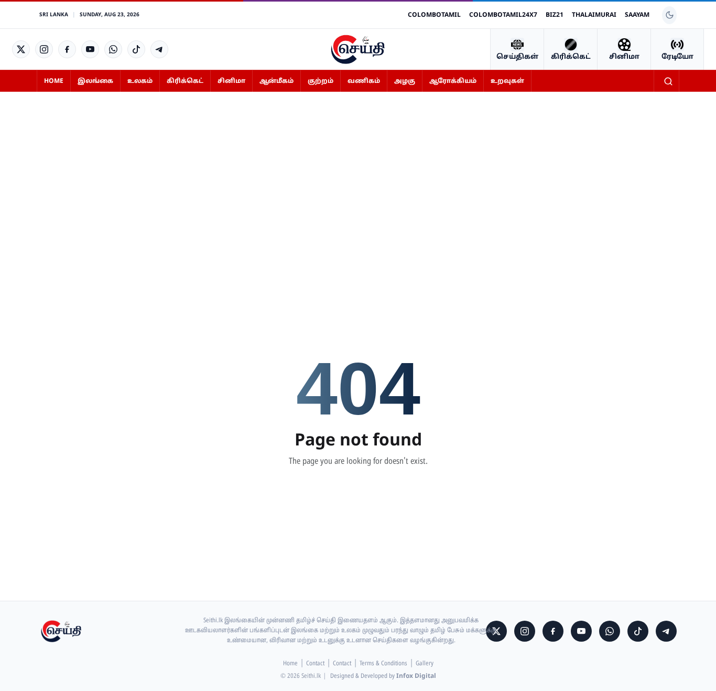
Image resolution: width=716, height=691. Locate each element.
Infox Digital (416, 676)
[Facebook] (67, 49)
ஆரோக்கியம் (452, 81)
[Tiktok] (136, 49)
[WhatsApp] (113, 49)
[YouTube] (90, 49)
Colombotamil (434, 15)
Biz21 (554, 15)
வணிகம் (364, 81)
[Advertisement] (358, 177)
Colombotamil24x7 (503, 15)
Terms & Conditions (383, 663)
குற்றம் (320, 81)
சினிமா (231, 81)
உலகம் (140, 81)
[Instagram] (44, 49)
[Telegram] (159, 49)
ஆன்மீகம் (276, 81)
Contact (315, 663)
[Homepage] (358, 49)
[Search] (668, 81)
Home (53, 81)
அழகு (404, 81)
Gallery (424, 663)
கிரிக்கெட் (185, 81)
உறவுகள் (507, 81)
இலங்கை (95, 81)
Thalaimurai (594, 15)
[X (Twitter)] (21, 49)
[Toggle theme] (669, 15)
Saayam (637, 15)
